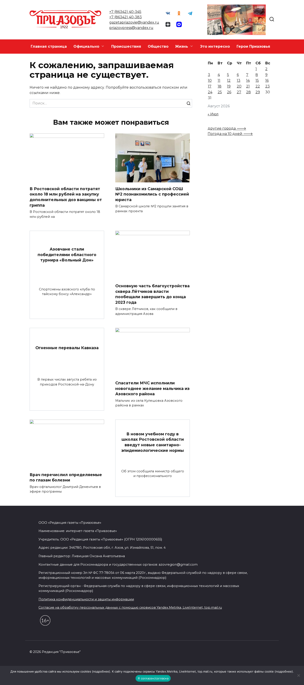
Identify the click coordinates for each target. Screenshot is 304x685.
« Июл (213, 114)
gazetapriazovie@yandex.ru (134, 22)
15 (257, 80)
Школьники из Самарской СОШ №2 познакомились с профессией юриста (152, 194)
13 (238, 80)
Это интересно (215, 46)
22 (257, 86)
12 (229, 80)
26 (229, 92)
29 (257, 92)
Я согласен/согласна (153, 678)
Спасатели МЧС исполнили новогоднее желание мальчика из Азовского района (152, 388)
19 (229, 86)
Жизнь (181, 46)
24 (210, 92)
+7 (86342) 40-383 (125, 17)
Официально (86, 46)
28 (248, 92)
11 (219, 80)
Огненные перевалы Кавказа (67, 347)
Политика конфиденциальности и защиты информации (86, 599)
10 (210, 80)
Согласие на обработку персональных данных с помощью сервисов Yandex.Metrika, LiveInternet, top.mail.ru (130, 607)
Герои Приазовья (253, 46)
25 (220, 92)
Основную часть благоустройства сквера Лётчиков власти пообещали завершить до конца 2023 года (152, 294)
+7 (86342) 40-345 (125, 12)
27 (239, 92)
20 (239, 86)
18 (219, 86)
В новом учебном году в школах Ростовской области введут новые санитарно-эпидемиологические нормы (152, 442)
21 (248, 86)
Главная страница (49, 46)
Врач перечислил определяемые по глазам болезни (66, 477)
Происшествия (126, 46)
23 (267, 86)
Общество (158, 46)
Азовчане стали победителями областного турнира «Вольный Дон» (67, 254)
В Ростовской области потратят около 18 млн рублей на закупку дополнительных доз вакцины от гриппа (66, 196)
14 (248, 80)
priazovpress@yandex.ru (131, 28)
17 (209, 86)
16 (267, 80)
